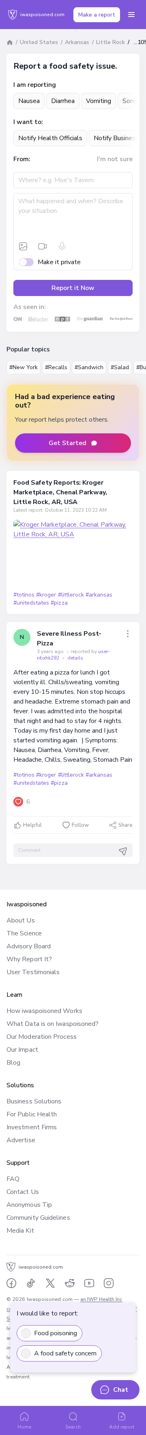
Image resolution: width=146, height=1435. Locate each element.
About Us (20, 920)
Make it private (59, 262)
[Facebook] (11, 1283)
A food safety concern (65, 1353)
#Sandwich (89, 367)
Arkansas (77, 42)
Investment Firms (31, 1127)
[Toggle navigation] (131, 14)
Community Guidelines (38, 1217)
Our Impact (22, 1049)
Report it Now (73, 288)
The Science (24, 933)
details (75, 658)
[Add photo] (23, 246)
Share (125, 825)
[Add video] (42, 246)
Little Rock (110, 42)
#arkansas (99, 595)
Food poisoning (55, 1333)
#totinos (23, 595)
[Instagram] (109, 1283)
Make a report (96, 15)
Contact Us (22, 1191)
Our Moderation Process (41, 1036)
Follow (80, 825)
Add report (122, 1427)
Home (24, 1427)
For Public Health (31, 1114)
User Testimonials (33, 972)
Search (72, 1427)
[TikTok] (31, 1283)
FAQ (12, 1178)
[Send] (123, 851)
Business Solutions (33, 1101)
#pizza (59, 603)
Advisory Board (28, 946)
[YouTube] (89, 1283)
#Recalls (56, 367)
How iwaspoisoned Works (44, 1010)
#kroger (46, 595)
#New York (23, 367)
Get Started (67, 443)
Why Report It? (29, 959)
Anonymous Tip (29, 1204)
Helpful (32, 825)
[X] (50, 1283)
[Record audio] (62, 246)
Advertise (20, 1140)
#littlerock (71, 595)
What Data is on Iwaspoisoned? (52, 1023)
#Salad (120, 367)
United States (39, 42)
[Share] (128, 634)
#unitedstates (31, 603)
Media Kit (20, 1230)
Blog (13, 1062)
